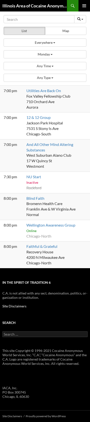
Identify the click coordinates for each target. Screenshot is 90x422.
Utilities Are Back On (43, 90)
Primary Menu (84, 5)
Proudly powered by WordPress (46, 416)
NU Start (33, 176)
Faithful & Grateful (41, 246)
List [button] (24, 31)
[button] (45, 43)
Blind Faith (35, 198)
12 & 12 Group (38, 117)
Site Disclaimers (14, 306)
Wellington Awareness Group (50, 225)
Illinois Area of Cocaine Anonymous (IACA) (34, 5)
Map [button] (65, 31)
